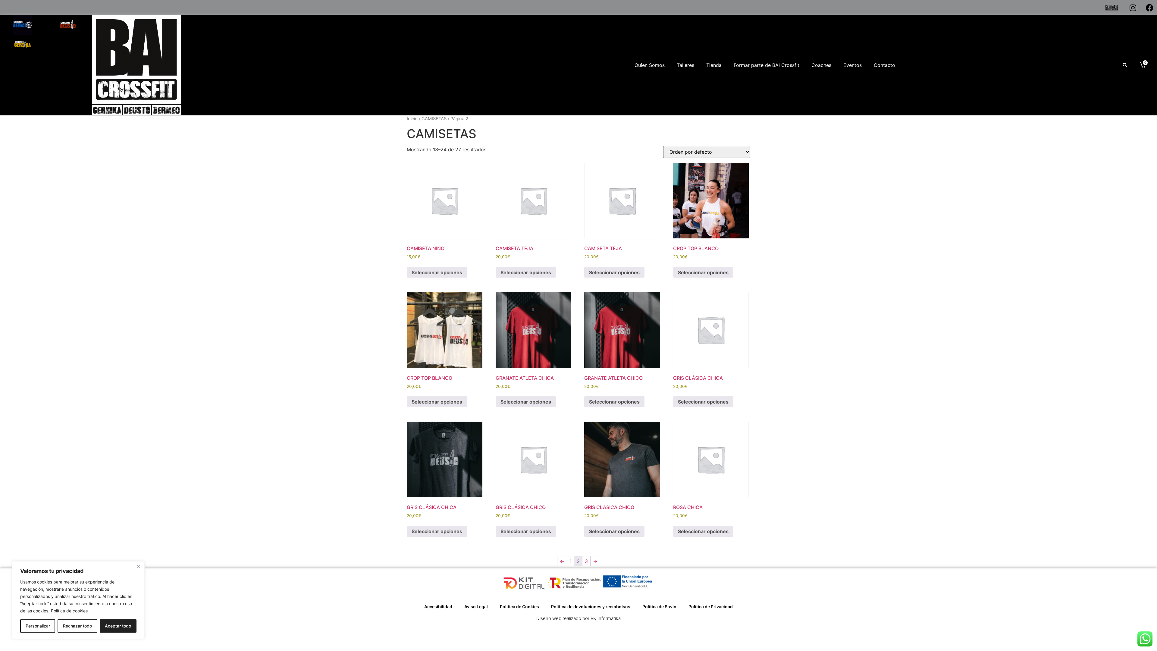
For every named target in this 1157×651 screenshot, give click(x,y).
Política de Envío (659, 606)
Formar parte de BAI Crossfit (766, 65)
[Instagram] (1132, 7)
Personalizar (38, 625)
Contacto (884, 65)
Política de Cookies (519, 606)
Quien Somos (650, 65)
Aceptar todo (118, 625)
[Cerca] (138, 566)
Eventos (852, 65)
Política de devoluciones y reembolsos (590, 606)
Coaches (821, 65)
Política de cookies (69, 610)
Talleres (685, 65)
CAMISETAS (434, 118)
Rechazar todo (77, 625)
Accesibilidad (438, 606)
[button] (1124, 65)
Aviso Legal (476, 606)
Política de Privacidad (710, 606)
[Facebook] (1149, 7)
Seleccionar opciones (437, 272)
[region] (78, 600)
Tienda (714, 65)
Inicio (412, 118)
